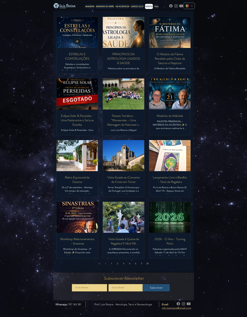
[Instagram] (176, 6)
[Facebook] (171, 6)
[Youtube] (181, 6)
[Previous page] (105, 263)
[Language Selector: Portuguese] (189, 6)
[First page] (99, 263)
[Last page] (147, 263)
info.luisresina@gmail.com (176, 308)
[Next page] (141, 263)
